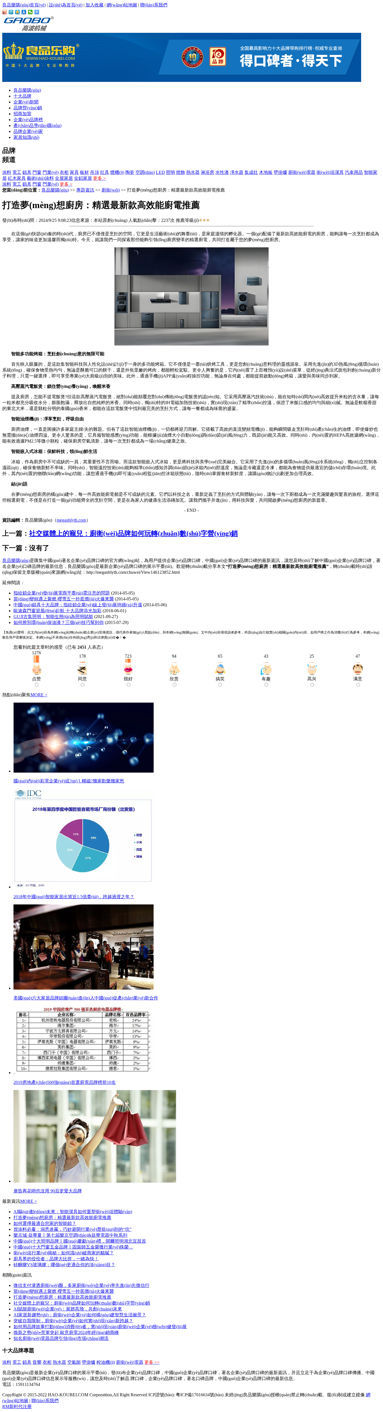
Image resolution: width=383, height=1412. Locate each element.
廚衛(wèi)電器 (301, 172)
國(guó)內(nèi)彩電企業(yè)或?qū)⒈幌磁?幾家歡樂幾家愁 (68, 780)
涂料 (6, 172)
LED (160, 172)
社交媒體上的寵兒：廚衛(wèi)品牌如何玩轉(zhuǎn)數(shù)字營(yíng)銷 (133, 533)
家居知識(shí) (26, 137)
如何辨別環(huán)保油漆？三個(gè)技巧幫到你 (58, 622)
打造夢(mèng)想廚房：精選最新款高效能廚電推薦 (62, 1217)
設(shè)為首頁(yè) (65, 5)
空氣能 (74, 1362)
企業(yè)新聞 (25, 102)
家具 (74, 172)
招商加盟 (22, 113)
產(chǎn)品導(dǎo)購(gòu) (37, 125)
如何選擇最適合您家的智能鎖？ (44, 1223)
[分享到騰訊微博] (11, 12)
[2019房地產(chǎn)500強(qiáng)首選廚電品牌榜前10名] (83, 1072)
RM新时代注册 (17, 1406)
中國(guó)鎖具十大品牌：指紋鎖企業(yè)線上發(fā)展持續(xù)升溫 (77, 604)
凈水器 (236, 172)
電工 (16, 172)
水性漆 (222, 172)
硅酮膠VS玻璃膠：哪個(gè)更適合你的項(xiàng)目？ (64, 1264)
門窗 (37, 172)
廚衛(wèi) (110, 190)
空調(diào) (145, 172)
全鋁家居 (83, 178)
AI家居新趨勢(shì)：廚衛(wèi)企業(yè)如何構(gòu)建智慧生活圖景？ (79, 1314)
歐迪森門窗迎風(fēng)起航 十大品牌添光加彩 (57, 610)
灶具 (104, 172)
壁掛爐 (280, 172)
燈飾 (180, 172)
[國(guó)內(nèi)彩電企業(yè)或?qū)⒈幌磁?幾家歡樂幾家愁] (83, 771)
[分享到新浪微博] (4, 12)
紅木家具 (17, 178)
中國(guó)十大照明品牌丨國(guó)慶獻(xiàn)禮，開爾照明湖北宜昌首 (79, 1241)
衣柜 (64, 172)
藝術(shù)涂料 (40, 178)
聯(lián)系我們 (153, 5)
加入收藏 (94, 5)
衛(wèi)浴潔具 (330, 172)
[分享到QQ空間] (17, 12)
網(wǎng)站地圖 (122, 5)
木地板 (266, 172)
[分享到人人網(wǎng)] (24, 12)
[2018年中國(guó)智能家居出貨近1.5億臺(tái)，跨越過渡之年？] (83, 886)
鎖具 (26, 172)
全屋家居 (64, 178)
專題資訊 (85, 190)
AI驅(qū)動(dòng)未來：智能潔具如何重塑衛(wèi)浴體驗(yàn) (72, 1211)
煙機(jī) (117, 172)
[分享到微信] (30, 12)
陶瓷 (129, 172)
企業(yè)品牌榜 (28, 119)
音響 (37, 1362)
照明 (170, 172)
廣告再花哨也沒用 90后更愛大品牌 (47, 1190)
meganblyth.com (71, 520)
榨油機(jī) (105, 1362)
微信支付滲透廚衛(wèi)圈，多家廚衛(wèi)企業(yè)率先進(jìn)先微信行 (81, 1285)
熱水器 (193, 172)
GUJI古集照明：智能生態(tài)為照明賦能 (53, 616)
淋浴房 (207, 172)
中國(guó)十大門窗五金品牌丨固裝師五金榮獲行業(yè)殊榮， (73, 1247)
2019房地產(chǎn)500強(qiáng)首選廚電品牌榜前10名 (64, 1082)
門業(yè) (51, 172)
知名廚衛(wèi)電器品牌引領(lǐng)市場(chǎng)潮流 (61, 1338)
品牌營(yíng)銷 (27, 107)
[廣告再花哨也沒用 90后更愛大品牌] (94, 1181)
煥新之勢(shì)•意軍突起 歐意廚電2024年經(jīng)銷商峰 (66, 1332)
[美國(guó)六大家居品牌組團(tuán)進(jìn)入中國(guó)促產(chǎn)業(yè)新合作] (83, 988)
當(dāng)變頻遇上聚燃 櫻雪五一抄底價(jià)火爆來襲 (63, 598)
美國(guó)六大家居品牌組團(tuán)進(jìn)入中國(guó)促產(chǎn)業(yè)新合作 (85, 998)
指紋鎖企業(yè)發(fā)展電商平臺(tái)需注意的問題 (61, 593)
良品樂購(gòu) (27, 90)
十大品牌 (22, 96)
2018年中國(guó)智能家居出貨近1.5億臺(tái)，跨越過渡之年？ (73, 896)
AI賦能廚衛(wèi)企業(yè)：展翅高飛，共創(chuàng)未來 (67, 1309)
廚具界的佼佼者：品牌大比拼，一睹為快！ (56, 1258)
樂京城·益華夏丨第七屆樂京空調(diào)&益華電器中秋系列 (70, 1235)
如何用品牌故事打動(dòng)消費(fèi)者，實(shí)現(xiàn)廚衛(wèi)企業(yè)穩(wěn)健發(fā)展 (100, 1326)
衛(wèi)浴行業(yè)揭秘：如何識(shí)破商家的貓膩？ (63, 1252)
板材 (84, 172)
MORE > (39, 694)
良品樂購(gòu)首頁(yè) (24, 5)
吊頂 (94, 172)
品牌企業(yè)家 (28, 131)
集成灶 (251, 172)
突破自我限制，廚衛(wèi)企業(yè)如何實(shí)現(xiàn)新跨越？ (73, 1320)
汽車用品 (354, 172)
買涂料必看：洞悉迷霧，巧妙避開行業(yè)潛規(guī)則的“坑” (72, 1229)
